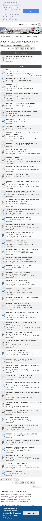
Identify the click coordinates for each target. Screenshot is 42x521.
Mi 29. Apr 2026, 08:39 (27, 253)
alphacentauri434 (13, 80)
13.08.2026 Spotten (12, 85)
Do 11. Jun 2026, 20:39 (26, 205)
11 (40, 75)
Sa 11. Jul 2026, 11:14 (30, 138)
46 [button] (31, 49)
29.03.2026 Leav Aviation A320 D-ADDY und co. (21, 289)
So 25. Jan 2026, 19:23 (33, 467)
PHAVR (10, 121)
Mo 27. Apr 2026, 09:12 (30, 261)
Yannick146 (20, 138)
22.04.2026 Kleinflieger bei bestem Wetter (20, 266)
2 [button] (21, 49)
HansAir (19, 244)
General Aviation (16, 60)
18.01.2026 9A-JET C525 (14, 472)
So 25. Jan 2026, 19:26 (33, 459)
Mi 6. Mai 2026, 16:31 (28, 244)
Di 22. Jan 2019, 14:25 (27, 73)
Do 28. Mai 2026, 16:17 (27, 236)
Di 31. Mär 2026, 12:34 (30, 317)
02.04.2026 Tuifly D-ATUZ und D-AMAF (19, 257)
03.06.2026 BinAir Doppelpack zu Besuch (20, 166)
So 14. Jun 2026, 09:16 (33, 194)
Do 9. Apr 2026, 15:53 (26, 292)
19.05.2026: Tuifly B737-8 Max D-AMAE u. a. (20, 209)
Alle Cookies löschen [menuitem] (17, 505)
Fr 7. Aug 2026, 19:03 (26, 107)
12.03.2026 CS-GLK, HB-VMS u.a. (17, 351)
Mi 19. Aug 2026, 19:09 (26, 88)
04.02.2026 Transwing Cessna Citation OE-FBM (22, 434)
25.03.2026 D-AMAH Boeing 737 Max (18, 304)
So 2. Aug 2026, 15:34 (26, 115)
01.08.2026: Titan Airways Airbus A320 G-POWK (22, 111)
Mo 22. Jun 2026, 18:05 (33, 169)
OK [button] (31, 11)
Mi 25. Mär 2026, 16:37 (27, 354)
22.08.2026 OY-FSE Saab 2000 (16, 78)
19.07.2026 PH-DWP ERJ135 (15, 126)
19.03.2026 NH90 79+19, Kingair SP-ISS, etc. (20, 359)
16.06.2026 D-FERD (12, 158)
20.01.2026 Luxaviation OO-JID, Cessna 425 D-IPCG (23, 447)
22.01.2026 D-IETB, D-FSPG (15, 455)
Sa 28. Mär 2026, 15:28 (33, 346)
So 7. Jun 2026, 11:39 (33, 228)
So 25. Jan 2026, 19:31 (26, 450)
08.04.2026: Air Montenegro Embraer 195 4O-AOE (22, 297)
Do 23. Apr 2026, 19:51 (30, 276)
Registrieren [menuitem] (24, 24)
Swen (10, 58)
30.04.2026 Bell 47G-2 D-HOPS (16, 241)
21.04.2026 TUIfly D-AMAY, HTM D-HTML (19, 272)
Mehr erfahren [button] (8, 518)
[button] (16, 49)
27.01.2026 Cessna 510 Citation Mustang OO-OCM (23, 440)
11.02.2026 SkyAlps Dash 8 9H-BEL (17, 417)
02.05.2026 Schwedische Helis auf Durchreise (21, 224)
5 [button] (27, 49)
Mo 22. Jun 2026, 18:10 (33, 161)
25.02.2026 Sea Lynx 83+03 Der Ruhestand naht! (22, 411)
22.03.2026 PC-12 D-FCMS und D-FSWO (19, 332)
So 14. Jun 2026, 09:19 (33, 186)
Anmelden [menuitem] (34, 24)
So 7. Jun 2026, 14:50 (33, 213)
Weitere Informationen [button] (10, 19)
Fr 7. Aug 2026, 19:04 (26, 98)
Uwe (9, 105)
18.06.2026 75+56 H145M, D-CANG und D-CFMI (21, 143)
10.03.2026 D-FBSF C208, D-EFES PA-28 (19, 375)
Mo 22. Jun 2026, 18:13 (33, 153)
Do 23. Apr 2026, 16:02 (30, 284)
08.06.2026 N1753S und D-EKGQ (17, 149)
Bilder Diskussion (12, 70)
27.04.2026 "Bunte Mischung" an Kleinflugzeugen (22, 249)
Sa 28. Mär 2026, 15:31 (33, 336)
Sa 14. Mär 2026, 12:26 (33, 371)
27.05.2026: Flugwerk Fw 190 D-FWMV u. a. (20, 232)
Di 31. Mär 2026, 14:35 (26, 307)
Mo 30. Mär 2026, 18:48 (33, 327)
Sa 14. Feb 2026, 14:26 (27, 421)
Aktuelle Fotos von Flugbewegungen (19, 41)
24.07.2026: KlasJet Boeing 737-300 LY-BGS (20, 103)
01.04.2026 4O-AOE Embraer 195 (17, 280)
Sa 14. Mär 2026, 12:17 (33, 387)
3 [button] (23, 49)
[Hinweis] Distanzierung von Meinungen (19, 56)
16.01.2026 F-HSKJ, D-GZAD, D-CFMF (18, 463)
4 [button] (25, 49)
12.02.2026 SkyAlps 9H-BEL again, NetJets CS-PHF (23, 425)
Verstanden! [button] (31, 513)
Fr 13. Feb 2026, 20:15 (26, 429)
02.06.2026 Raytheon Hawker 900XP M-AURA (21, 191)
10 (38, 75)
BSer (18, 88)
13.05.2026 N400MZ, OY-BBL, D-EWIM (18, 218)
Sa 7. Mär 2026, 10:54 (26, 397)
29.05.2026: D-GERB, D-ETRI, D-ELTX (18, 174)
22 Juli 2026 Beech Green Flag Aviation (19, 120)
